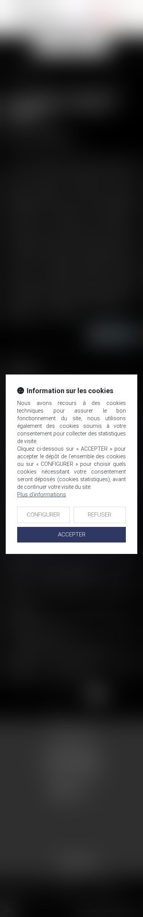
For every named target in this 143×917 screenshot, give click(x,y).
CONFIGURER (43, 514)
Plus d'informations (41, 494)
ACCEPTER (71, 534)
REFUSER (99, 514)
